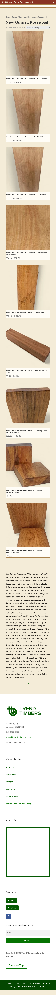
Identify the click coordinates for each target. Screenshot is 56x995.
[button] (28, 2)
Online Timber (12, 796)
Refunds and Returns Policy (19, 803)
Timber (15, 17)
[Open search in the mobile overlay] (28, 684)
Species (22, 17)
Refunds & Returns (26, 986)
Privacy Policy (12, 983)
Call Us (11, 900)
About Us (10, 767)
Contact (9, 781)
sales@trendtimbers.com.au (18, 737)
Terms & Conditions (31, 983)
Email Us (12, 908)
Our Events (11, 774)
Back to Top (16, 965)
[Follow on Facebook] (8, 916)
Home (8, 17)
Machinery (10, 789)
